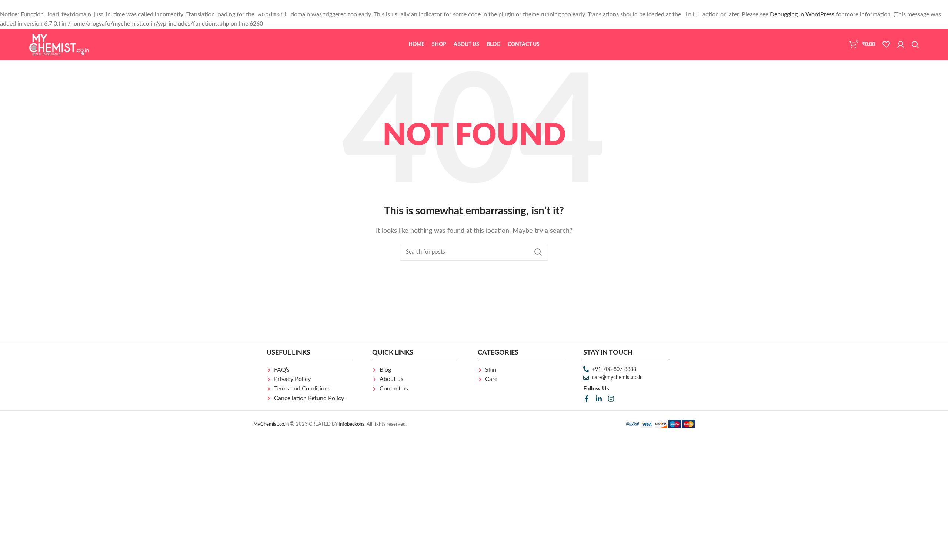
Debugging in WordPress (802, 14)
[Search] (915, 44)
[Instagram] (611, 398)
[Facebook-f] (586, 398)
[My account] (901, 44)
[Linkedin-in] (598, 398)
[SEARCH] (538, 252)
